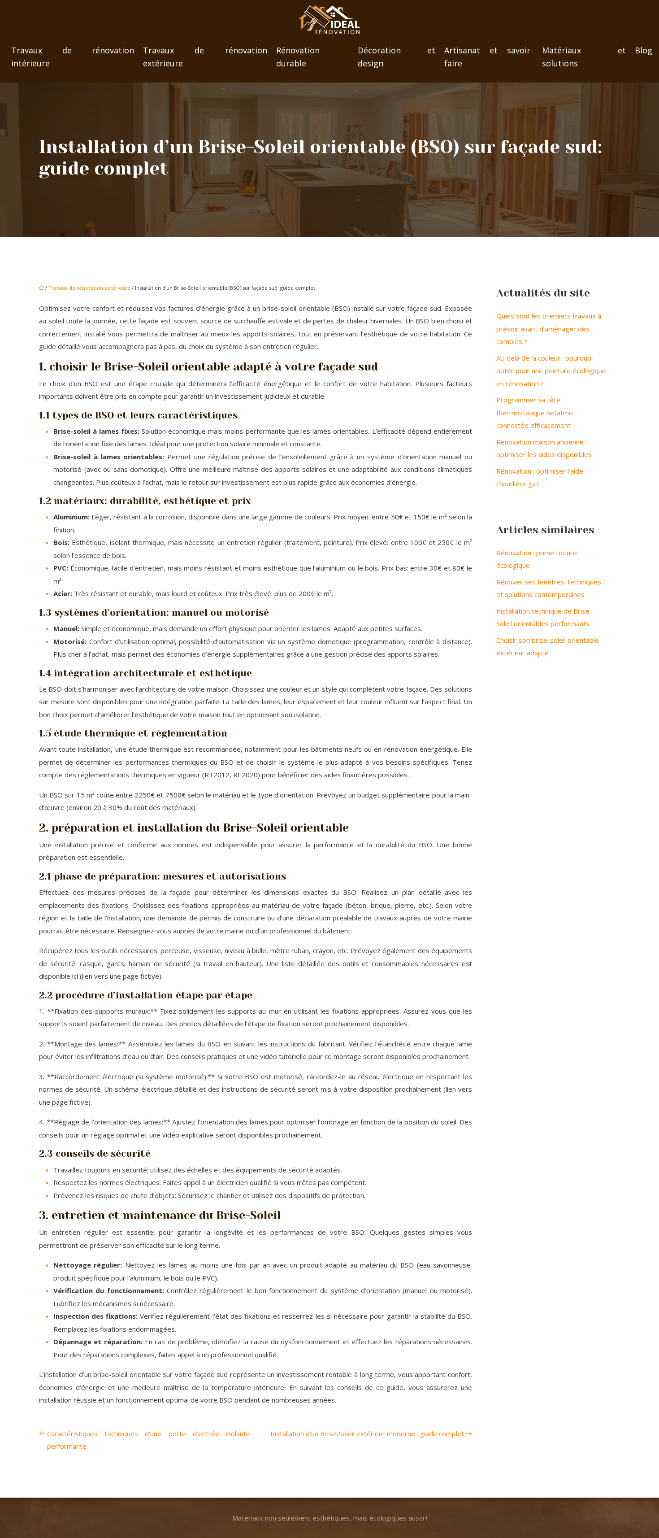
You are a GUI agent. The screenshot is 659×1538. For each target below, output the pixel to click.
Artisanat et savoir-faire (488, 57)
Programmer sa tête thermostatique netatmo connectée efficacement (534, 412)
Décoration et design (397, 57)
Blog (643, 50)
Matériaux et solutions (584, 57)
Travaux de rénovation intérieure (72, 57)
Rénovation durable (298, 57)
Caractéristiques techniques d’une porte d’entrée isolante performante (148, 1440)
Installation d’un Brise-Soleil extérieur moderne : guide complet (367, 1433)
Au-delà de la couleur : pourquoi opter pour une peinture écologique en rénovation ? (551, 370)
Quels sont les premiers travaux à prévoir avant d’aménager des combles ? (548, 328)
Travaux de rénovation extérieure (205, 57)
